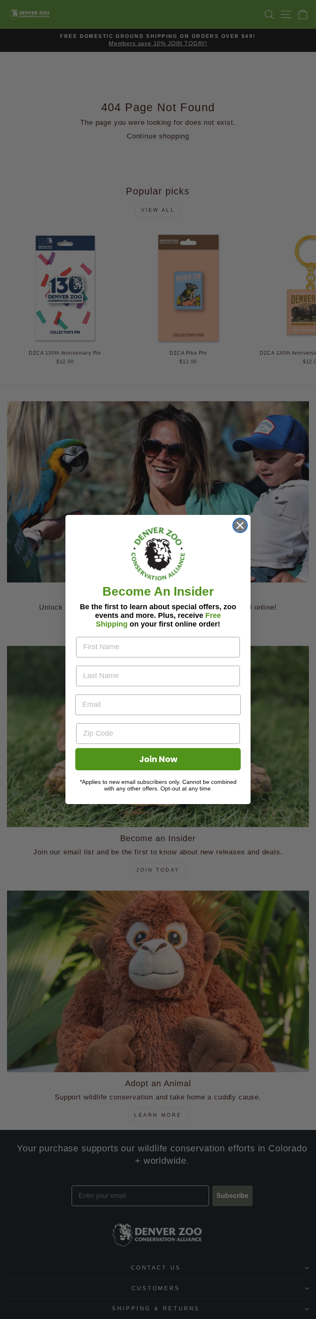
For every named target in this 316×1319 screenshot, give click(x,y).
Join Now (158, 759)
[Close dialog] (240, 525)
